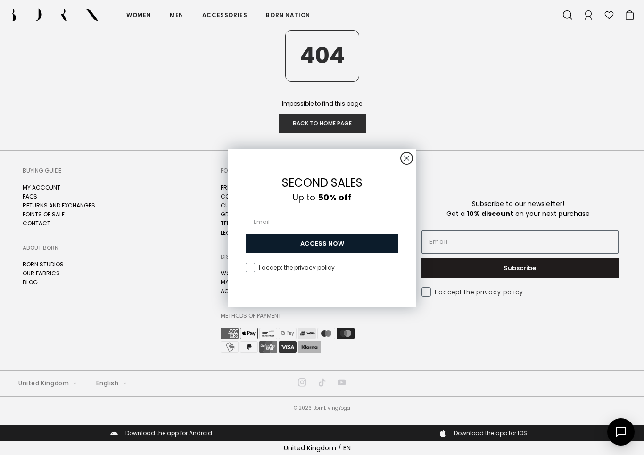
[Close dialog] (407, 158)
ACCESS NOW (322, 243)
